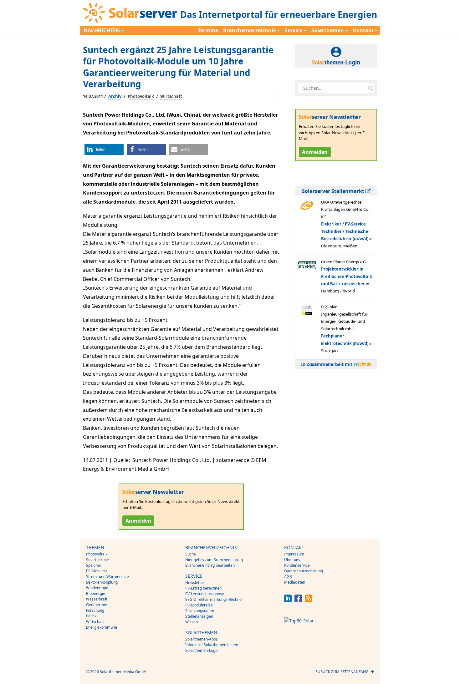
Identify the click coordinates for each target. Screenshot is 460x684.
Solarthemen (327, 30)
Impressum (294, 554)
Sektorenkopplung (102, 582)
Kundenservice (297, 565)
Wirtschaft (171, 96)
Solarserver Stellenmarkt (333, 191)
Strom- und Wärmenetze (107, 576)
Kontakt (363, 30)
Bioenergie (95, 593)
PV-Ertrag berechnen (203, 588)
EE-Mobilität (96, 571)
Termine (208, 30)
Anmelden (138, 520)
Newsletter (194, 582)
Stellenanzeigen (199, 616)
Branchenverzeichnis (249, 30)
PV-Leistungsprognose (204, 593)
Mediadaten (294, 582)
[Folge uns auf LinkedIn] (288, 600)
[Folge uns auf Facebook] (298, 600)
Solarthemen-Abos (201, 639)
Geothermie (96, 604)
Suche (190, 554)
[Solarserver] (130, 13)
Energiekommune (101, 627)
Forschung (95, 610)
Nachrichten (102, 30)
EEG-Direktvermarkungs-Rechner (214, 599)
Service (293, 30)
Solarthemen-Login (201, 650)
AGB (288, 576)
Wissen (191, 622)
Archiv (114, 96)
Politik (91, 616)
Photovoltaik (141, 96)
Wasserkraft (96, 599)
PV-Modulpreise (199, 605)
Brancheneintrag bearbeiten (210, 565)
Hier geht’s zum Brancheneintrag (214, 559)
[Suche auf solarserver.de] (370, 88)
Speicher (93, 565)
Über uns (292, 559)
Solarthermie (97, 559)
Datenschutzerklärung (303, 571)
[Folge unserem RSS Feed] (308, 600)
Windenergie (97, 587)
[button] (104, 149)
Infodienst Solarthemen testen (211, 644)
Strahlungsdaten (199, 610)
